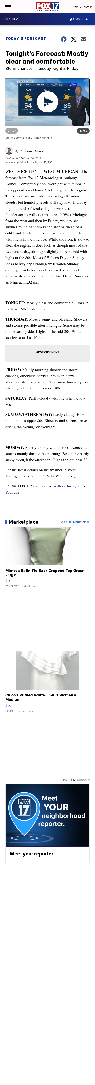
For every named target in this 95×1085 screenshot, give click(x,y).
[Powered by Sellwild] (83, 779)
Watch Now (82, 6)
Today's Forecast (25, 38)
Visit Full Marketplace (75, 521)
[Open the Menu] (7, 6)
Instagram (75, 486)
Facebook (40, 486)
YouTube (12, 492)
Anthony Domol (32, 151)
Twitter (57, 486)
